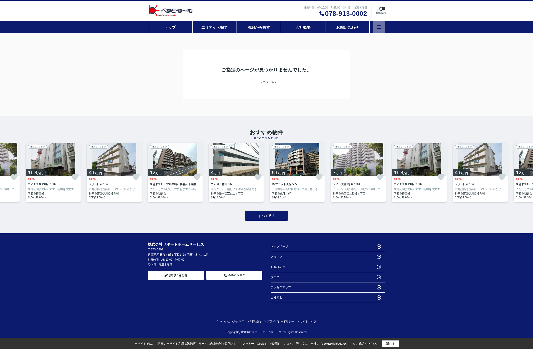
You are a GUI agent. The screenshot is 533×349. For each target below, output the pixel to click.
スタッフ (276, 256)
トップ (170, 27)
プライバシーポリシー (280, 321)
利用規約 (255, 321)
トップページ (279, 246)
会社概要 (303, 27)
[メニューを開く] (379, 27)
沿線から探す (259, 27)
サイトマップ (308, 321)
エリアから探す (214, 27)
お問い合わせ (347, 27)
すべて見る (266, 216)
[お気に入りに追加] (14, 177)
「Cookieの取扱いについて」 (336, 343)
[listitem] (175, 172)
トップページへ (266, 82)
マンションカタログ (232, 321)
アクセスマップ (281, 287)
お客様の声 (278, 267)
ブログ (275, 277)
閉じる (390, 343)
